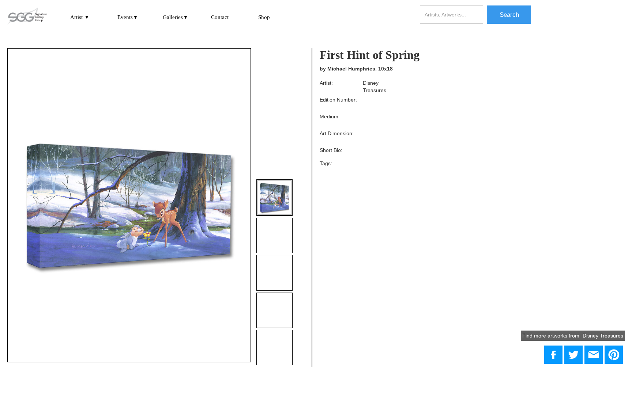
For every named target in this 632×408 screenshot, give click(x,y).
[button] (80, 16)
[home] (27, 16)
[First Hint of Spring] (573, 355)
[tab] (274, 197)
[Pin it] (614, 355)
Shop (264, 17)
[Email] (593, 355)
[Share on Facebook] (553, 355)
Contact (220, 17)
